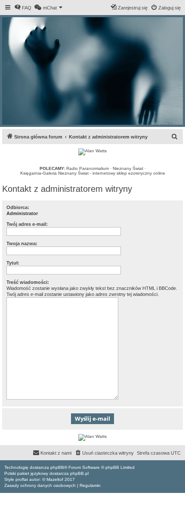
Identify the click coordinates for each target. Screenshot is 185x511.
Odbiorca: (17, 207)
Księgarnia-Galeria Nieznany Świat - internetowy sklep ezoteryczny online (92, 173)
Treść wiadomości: (27, 282)
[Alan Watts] (92, 151)
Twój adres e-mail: (27, 224)
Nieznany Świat (128, 168)
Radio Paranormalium (87, 168)
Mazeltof (54, 479)
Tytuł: (12, 262)
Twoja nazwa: (21, 243)
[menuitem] (22, 8)
